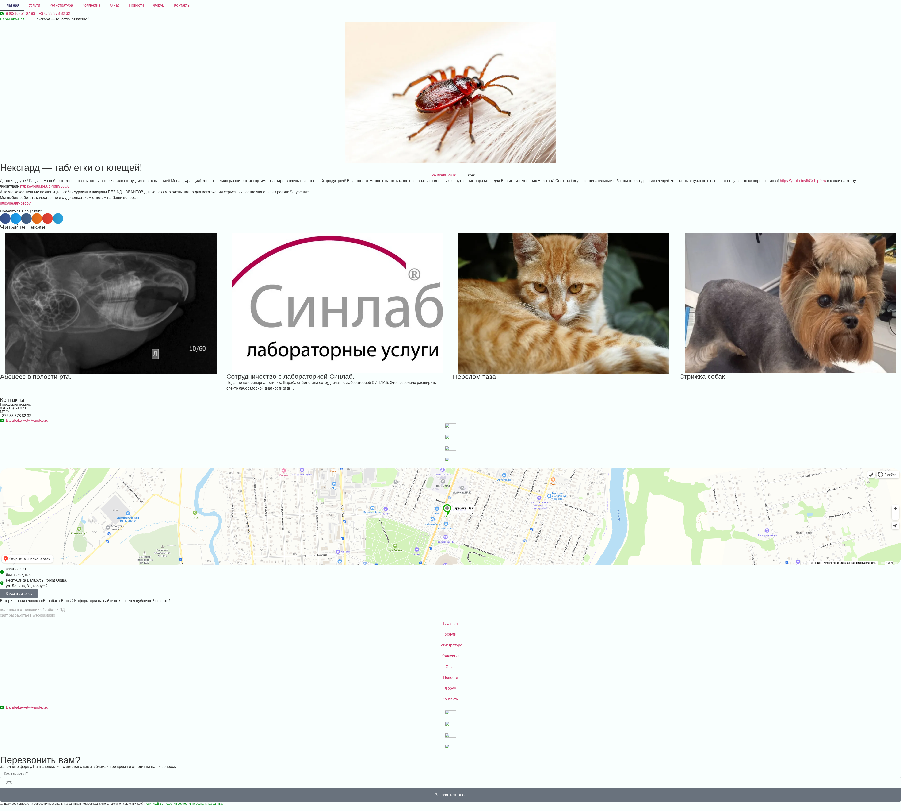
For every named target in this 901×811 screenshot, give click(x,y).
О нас (115, 5)
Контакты (182, 5)
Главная (12, 5)
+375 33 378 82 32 (15, 416)
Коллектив (91, 5)
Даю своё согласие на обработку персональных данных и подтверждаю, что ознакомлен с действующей (113, 803)
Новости (136, 5)
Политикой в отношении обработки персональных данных (183, 803)
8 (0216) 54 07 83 (14, 408)
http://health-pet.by (15, 203)
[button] (5, 218)
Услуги (34, 5)
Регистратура (61, 5)
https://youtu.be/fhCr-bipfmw (803, 181)
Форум (159, 5)
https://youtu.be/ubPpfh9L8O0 (44, 186)
